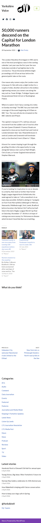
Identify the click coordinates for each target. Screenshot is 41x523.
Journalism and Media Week (12, 410)
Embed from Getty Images (10, 161)
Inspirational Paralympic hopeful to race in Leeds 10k (27, 242)
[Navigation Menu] (36, 8)
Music (4, 433)
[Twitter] (3, 18)
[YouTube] (14, 18)
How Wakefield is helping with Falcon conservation (21, 487)
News (4, 437)
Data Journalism (8, 394)
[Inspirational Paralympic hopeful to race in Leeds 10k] (27, 234)
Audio (4, 387)
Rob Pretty (24, 50)
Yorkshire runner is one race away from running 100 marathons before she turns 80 (8, 244)
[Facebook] (6, 18)
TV (3, 452)
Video (4, 456)
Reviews (5, 445)
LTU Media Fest (8, 429)
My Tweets (6, 508)
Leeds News (6, 418)
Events (4, 398)
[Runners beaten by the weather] (10, 267)
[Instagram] (10, 18)
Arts (3, 383)
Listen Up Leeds (8, 421)
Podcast (5, 441)
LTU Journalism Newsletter (12, 425)
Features (5, 406)
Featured (5, 402)
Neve (4, 521)
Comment (5, 390)
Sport (4, 448)
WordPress (20, 521)
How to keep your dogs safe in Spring (16, 494)
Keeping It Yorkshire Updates (13, 414)
